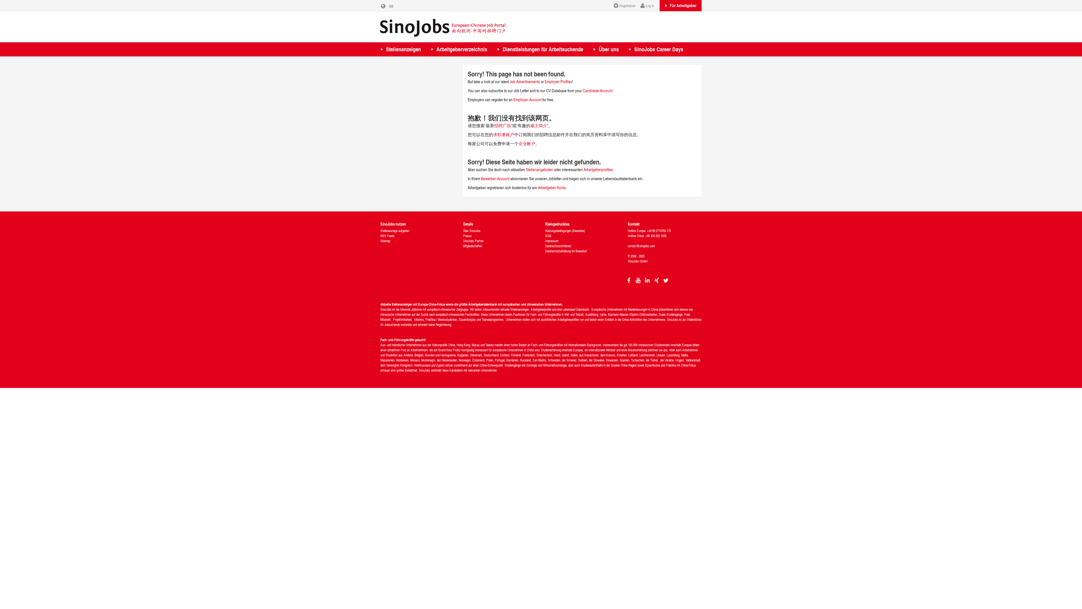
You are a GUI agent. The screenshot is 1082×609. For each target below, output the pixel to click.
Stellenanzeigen (403, 49)
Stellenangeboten (539, 170)
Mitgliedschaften (472, 246)
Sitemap (385, 241)
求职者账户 (503, 135)
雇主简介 (538, 126)
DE (391, 6)
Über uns (609, 49)
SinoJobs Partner (473, 241)
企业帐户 (526, 144)
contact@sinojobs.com (641, 246)
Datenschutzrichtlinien (558, 246)
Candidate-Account (597, 91)
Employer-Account (527, 100)
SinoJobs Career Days (658, 49)
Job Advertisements (525, 82)
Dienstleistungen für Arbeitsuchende (543, 49)
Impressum (551, 241)
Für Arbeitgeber (683, 5)
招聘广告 (502, 126)
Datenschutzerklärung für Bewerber (566, 251)
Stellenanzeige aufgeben (394, 230)
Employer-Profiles (558, 82)
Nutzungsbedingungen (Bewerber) (565, 230)
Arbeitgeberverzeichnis (461, 49)
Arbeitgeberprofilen (598, 170)
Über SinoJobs (471, 230)
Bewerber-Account (495, 179)
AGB (548, 235)
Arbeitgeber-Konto (552, 188)
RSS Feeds (387, 235)
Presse (467, 235)
